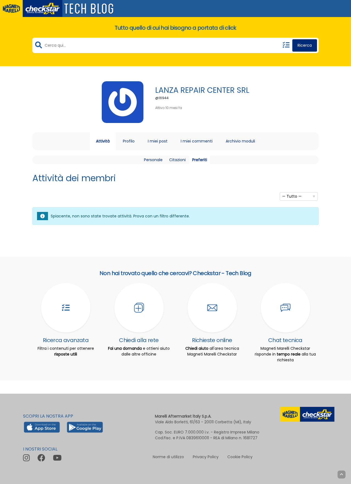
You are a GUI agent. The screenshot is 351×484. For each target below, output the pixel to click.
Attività (103, 141)
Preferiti (199, 160)
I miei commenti (197, 141)
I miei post (158, 141)
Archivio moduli (240, 141)
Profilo (129, 141)
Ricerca (305, 45)
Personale (153, 160)
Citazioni (177, 160)
